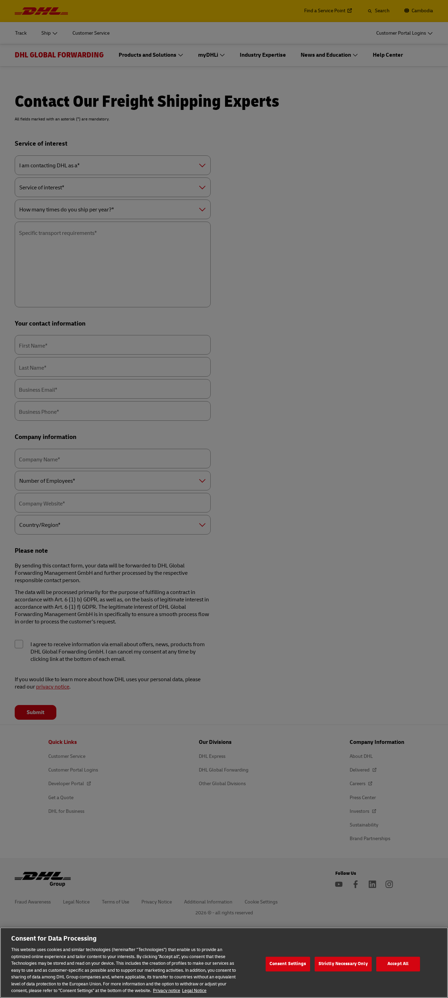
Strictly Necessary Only (343, 963)
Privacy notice (166, 990)
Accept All (397, 963)
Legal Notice (194, 990)
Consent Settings (288, 963)
